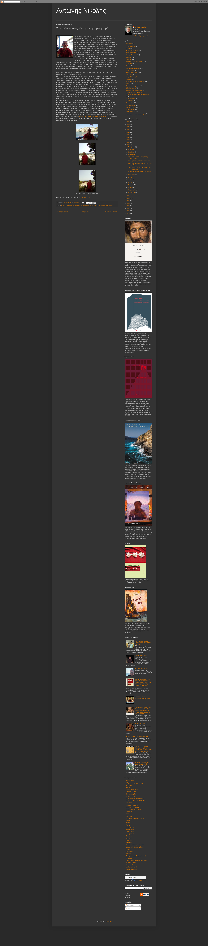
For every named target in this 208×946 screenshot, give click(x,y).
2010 (128, 211)
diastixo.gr (129, 840)
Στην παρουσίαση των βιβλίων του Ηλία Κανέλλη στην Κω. (142, 698)
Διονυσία (128, 59)
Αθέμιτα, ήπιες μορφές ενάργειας (135, 783)
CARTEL (128, 838)
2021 (128, 134)
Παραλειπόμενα (94, 205)
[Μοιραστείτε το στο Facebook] (93, 203)
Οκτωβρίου (131, 152)
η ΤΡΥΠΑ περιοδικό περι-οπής (135, 798)
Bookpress (129, 836)
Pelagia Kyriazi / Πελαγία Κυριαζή (136, 856)
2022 (128, 132)
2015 (128, 198)
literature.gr (129, 849)
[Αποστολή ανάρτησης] (83, 202)
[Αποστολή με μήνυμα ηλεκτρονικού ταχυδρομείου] (87, 203)
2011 (128, 208)
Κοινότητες (129, 75)
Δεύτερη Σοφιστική (131, 55)
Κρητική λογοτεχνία (131, 77)
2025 (128, 124)
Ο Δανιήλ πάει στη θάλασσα (134, 90)
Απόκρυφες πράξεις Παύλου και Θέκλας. (139, 171)
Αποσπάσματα (130, 46)
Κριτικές (128, 79)
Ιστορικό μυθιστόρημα (132, 68)
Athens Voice (130, 829)
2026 (128, 122)
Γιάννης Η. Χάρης (131, 792)
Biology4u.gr (130, 834)
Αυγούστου (131, 175)
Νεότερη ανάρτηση (62, 212)
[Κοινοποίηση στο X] (91, 203)
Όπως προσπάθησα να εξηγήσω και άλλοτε (93, 116)
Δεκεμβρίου (131, 147)
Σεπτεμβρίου (132, 154)
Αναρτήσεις (130, 905)
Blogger (109, 921)
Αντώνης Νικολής (81, 10)
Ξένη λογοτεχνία (131, 88)
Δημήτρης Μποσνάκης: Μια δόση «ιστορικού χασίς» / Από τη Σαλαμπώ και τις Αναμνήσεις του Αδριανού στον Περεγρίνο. (143, 711)
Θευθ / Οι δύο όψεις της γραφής (135, 800)
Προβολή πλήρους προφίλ (140, 36)
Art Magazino (130, 827)
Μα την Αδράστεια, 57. (141, 723)
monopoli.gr (129, 851)
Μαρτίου (130, 187)
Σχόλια (129, 908)
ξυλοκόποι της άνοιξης (132, 807)
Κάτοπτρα (129, 803)
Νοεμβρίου (131, 149)
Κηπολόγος (129, 70)
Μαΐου (130, 182)
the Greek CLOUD (131, 869)
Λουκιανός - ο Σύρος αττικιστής (135, 81)
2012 (128, 206)
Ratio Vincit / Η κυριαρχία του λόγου (136, 860)
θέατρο (128, 66)
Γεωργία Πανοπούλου (132, 789)
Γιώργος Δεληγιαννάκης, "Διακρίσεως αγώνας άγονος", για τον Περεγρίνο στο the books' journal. (143, 749)
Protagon (129, 858)
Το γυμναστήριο (130, 105)
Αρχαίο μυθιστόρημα (132, 50)
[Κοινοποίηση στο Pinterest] (95, 203)
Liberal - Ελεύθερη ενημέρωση (135, 847)
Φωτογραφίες (109, 205)
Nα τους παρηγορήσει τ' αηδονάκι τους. (139, 161)
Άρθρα (128, 48)
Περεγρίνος (129, 100)
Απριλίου (131, 185)
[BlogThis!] (89, 203)
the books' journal (131, 867)
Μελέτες (128, 83)
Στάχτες (128, 820)
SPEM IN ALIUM (131, 862)
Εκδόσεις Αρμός (131, 794)
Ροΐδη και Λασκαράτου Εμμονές (135, 818)
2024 (128, 127)
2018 (128, 142)
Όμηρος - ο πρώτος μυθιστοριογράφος (137, 94)
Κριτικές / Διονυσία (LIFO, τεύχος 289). (137, 736)
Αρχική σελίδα (86, 212)
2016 (128, 196)
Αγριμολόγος (130, 780)
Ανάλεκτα (129, 44)
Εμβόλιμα (129, 64)
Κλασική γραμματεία (132, 72)
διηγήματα (129, 57)
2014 (128, 201)
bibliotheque (130, 831)
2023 (128, 129)
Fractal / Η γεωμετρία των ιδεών (135, 845)
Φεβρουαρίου (132, 190)
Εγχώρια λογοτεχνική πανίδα (134, 61)
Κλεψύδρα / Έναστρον (132, 805)
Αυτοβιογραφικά (131, 52)
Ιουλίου (130, 177)
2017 (128, 145)
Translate (139, 880)
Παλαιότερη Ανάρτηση (111, 212)
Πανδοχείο (129, 811)
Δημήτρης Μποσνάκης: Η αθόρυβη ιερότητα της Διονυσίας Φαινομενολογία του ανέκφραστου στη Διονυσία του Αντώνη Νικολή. (143, 683)
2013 (128, 203)
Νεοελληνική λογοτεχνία (67, 205)
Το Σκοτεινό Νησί (131, 107)
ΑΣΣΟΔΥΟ (129, 787)
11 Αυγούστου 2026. (141, 668)
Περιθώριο (129, 816)
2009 (128, 213)
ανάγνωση (129, 785)
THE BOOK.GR (130, 865)
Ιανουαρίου (131, 192)
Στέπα (128, 823)
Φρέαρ (128, 825)
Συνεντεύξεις (129, 103)
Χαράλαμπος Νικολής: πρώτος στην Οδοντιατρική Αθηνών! (143, 642)
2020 (128, 137)
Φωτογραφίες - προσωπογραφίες (135, 114)
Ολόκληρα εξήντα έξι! (141, 655)
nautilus (128, 853)
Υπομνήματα (101, 205)
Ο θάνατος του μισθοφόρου (82, 205)
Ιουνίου (130, 180)
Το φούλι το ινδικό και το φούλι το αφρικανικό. (142, 763)
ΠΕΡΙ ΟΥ (128, 814)
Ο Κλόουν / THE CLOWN (133, 809)
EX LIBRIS (129, 842)
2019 (128, 139)
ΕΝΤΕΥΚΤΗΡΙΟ (130, 796)
